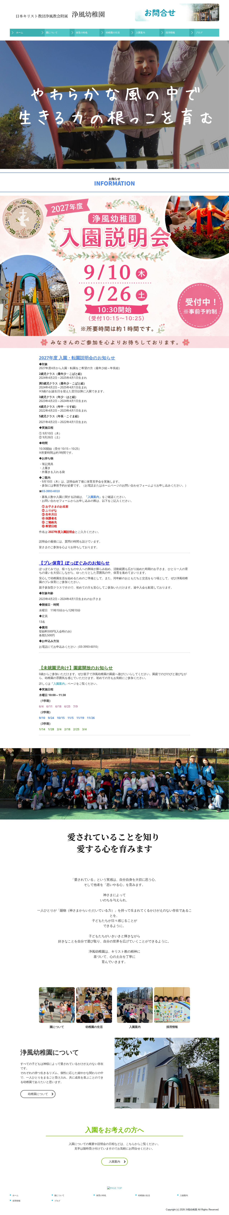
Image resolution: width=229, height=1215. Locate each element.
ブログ (199, 32)
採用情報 (170, 32)
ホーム (19, 32)
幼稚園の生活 (113, 32)
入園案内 (140, 32)
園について (52, 32)
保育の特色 (81, 32)
